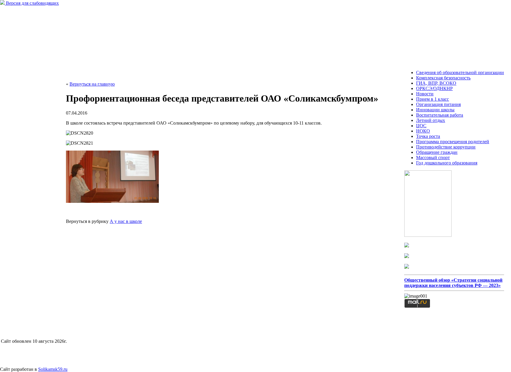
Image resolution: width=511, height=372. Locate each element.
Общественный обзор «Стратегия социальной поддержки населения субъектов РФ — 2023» (453, 283)
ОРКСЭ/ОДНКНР (434, 88)
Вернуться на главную (92, 84)
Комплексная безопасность (443, 77)
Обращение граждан (436, 152)
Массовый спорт (433, 157)
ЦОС (421, 125)
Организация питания (438, 104)
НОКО (423, 130)
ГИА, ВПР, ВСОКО (436, 83)
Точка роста (428, 136)
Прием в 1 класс (432, 99)
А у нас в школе (126, 221)
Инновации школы (435, 109)
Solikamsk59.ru (52, 369)
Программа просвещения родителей (452, 141)
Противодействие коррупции (446, 146)
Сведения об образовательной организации (460, 72)
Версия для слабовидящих (32, 3)
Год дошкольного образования (446, 162)
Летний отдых (430, 120)
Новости (425, 93)
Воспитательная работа (439, 115)
